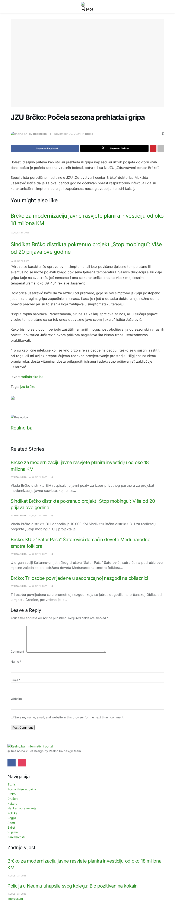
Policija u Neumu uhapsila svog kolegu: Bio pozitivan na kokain (72, 886)
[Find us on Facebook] (11, 762)
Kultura (12, 803)
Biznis (11, 784)
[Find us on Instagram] (22, 762)
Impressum (15, 898)
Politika (12, 813)
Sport (11, 823)
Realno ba (40, 133)
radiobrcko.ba (32, 377)
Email (15, 680)
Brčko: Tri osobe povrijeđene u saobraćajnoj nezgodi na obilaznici (79, 578)
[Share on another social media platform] (161, 148)
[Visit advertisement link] (87, 405)
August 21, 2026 (20, 232)
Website (16, 698)
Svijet (11, 827)
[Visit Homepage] (87, 6)
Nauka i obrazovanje (21, 808)
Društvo (12, 798)
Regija (11, 818)
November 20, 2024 (67, 133)
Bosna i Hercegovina (21, 789)
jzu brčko (27, 386)
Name (16, 661)
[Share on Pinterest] (153, 148)
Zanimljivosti (16, 837)
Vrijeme (12, 832)
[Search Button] (162, 6)
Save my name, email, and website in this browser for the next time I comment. (69, 717)
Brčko (89, 133)
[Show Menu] (12, 6)
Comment (18, 651)
